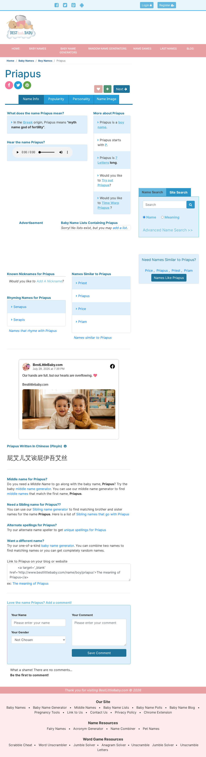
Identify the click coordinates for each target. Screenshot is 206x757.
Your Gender (20, 632)
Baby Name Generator (50, 707)
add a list (120, 228)
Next (120, 89)
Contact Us (98, 712)
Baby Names (26, 60)
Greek (28, 122)
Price (82, 309)
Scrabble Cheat (20, 745)
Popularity (56, 99)
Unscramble (140, 745)
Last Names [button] (168, 48)
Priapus (84, 296)
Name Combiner (123, 729)
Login (146, 5)
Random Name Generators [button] (107, 48)
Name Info (31, 99)
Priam (82, 322)
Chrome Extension (158, 712)
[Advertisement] (128, 25)
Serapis (19, 320)
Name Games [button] (142, 48)
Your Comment (82, 615)
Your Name (19, 615)
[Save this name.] (98, 89)
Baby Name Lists (116, 707)
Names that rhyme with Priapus (33, 331)
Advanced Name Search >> (168, 230)
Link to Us (75, 712)
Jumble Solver (84, 745)
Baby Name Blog (182, 707)
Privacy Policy (125, 712)
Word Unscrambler (53, 745)
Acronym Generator (88, 729)
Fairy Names (56, 729)
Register (165, 5)
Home (18, 48)
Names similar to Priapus (93, 338)
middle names (17, 494)
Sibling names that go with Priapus (102, 514)
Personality (81, 99)
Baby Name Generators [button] (68, 50)
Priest (82, 283)
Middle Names (85, 707)
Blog (190, 48)
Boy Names (45, 60)
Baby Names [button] (37, 48)
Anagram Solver (114, 745)
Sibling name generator (50, 509)
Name (150, 217)
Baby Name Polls (149, 707)
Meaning (171, 217)
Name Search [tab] (152, 192)
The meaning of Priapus (30, 583)
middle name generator (33, 489)
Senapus (19, 307)
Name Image (106, 99)
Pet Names (151, 729)
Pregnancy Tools (47, 712)
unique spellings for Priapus (85, 530)
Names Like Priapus (169, 278)
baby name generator (57, 546)
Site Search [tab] (178, 192)
